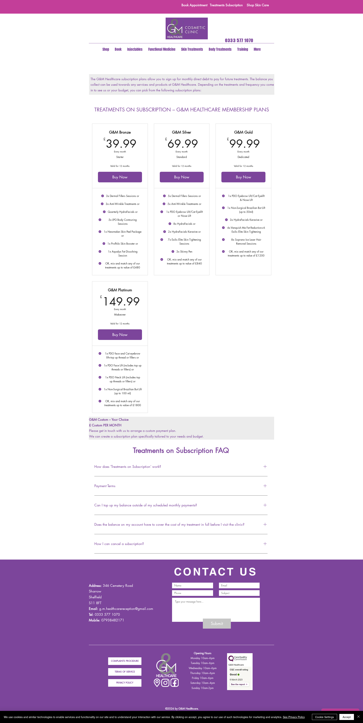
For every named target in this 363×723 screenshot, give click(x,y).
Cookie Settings (324, 717)
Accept (347, 717)
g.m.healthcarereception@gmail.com (126, 608)
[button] (106, 49)
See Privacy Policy (294, 717)
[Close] (358, 717)
